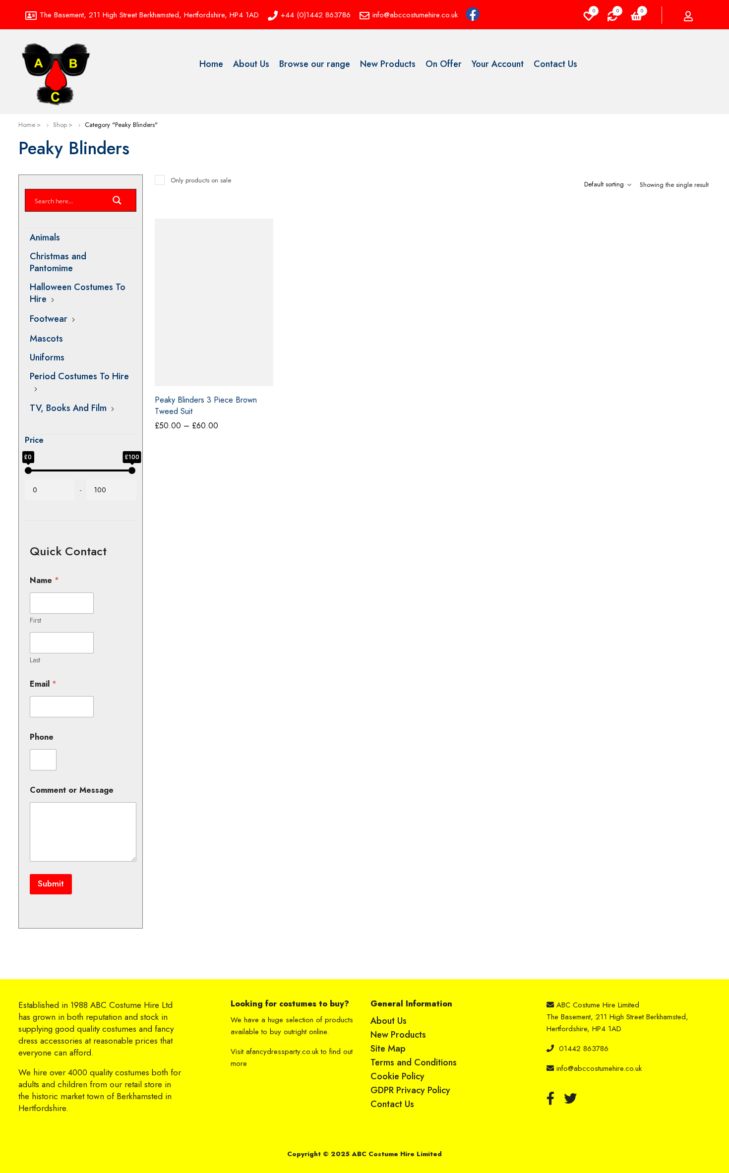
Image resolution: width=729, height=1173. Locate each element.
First (35, 620)
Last (35, 660)
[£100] (131, 470)
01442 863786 (583, 1048)
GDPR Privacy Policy (410, 1090)
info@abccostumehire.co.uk (415, 14)
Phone (42, 737)
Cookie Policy (397, 1076)
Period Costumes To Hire (79, 376)
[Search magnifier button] (117, 203)
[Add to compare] (266, 242)
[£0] (28, 470)
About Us (388, 1020)
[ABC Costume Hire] (55, 74)
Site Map (388, 1048)
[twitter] (570, 1098)
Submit (51, 883)
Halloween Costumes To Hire (77, 293)
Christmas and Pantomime (58, 262)
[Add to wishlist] (266, 231)
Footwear (48, 318)
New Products (398, 1034)
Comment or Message (72, 790)
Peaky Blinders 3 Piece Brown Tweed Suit (206, 405)
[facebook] (550, 1098)
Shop (60, 124)
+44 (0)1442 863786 (316, 14)
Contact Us (392, 1104)
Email (43, 684)
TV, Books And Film (68, 408)
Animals (45, 237)
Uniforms (47, 357)
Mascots (46, 338)
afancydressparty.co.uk (282, 1051)
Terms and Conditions (413, 1062)
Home (26, 124)
